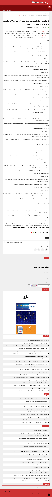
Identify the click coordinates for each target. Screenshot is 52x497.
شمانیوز (43, 31)
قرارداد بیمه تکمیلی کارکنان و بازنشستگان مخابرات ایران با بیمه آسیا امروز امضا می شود (30, 478)
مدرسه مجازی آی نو (39, 488)
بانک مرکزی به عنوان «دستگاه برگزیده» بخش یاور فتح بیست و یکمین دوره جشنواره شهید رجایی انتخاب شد (26, 345)
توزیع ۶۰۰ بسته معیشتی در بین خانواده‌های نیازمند (37, 367)
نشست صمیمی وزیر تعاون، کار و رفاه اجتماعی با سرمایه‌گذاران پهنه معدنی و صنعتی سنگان (30, 449)
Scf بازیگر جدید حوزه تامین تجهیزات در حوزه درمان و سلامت (35, 446)
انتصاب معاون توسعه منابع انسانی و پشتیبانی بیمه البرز (36, 473)
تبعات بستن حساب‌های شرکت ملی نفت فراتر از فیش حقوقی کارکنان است (33, 438)
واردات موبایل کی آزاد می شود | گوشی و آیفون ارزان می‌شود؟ (35, 406)
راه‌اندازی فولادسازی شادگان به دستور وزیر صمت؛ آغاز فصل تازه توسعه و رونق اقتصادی (30, 377)
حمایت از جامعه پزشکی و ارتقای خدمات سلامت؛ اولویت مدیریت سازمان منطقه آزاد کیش (30, 353)
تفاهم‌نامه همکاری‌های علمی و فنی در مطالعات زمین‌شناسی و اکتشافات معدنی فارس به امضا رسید (28, 351)
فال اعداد (44, 35)
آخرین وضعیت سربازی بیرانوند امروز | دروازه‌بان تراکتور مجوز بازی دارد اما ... (33, 398)
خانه (47, 13)
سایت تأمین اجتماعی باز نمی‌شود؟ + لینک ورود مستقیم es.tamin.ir (34, 404)
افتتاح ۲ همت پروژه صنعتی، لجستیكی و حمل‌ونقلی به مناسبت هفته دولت (33, 348)
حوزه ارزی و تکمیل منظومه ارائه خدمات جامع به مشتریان (36, 356)
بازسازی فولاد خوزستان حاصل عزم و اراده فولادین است (37, 380)
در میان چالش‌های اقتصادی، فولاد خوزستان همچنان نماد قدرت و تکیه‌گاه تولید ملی (31, 391)
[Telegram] (46, 249)
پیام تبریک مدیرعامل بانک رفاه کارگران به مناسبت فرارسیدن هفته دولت (33, 481)
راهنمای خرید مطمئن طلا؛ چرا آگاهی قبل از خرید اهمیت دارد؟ (35, 470)
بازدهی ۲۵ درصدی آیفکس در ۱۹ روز (40, 467)
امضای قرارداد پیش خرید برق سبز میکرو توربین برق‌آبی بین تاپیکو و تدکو (33, 462)
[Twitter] (38, 249)
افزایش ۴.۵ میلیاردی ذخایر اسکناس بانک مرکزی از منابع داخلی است (34, 454)
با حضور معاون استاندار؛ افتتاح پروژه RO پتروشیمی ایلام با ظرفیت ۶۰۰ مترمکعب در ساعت (30, 375)
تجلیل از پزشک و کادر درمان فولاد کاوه (40, 359)
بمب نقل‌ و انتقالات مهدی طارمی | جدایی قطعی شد (37, 412)
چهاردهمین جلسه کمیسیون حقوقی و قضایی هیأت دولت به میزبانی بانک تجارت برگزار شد (30, 475)
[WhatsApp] (42, 249)
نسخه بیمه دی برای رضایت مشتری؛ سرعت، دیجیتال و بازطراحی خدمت (34, 435)
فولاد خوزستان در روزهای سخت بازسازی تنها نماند (37, 388)
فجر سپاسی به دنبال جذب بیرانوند (40, 430)
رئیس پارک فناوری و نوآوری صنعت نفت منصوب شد (37, 340)
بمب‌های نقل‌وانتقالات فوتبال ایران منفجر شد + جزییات (36, 401)
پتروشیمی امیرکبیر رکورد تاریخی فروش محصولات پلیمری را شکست (34, 383)
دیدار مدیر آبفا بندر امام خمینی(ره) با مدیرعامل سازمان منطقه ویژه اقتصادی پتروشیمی (30, 385)
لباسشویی (32, 488)
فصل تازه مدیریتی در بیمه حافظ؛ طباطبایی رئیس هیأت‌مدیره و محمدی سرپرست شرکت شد (30, 451)
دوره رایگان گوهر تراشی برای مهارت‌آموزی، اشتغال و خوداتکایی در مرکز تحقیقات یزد (31, 361)
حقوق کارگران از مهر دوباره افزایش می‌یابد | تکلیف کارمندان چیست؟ (34, 422)
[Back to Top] (49, 495)
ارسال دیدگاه (46, 289)
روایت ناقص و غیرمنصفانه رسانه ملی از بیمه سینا (37, 443)
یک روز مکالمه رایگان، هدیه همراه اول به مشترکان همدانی (36, 459)
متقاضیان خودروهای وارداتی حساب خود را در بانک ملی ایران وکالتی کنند (33, 441)
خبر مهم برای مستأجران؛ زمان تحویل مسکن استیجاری (37, 409)
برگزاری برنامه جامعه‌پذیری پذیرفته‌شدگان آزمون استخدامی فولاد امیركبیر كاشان (31, 364)
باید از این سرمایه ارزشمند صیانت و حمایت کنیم (38, 372)
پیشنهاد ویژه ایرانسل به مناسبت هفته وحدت (38, 465)
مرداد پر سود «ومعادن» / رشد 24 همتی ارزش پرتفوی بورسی (35, 343)
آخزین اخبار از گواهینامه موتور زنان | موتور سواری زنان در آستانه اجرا (34, 414)
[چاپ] (19, 15)
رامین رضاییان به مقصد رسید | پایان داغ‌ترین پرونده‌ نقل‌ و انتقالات (34, 420)
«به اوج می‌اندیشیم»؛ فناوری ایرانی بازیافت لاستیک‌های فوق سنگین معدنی (33, 369)
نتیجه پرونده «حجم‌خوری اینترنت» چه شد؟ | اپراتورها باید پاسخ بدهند (34, 417)
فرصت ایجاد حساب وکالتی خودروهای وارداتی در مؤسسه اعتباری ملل (34, 457)
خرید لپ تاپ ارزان (47, 488)
